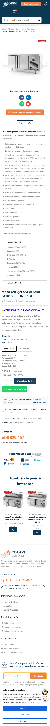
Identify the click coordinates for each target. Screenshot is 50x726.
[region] (25, 706)
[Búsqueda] (39, 20)
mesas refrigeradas (23, 233)
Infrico (10, 342)
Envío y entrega (11, 610)
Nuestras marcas (11, 649)
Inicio (4, 29)
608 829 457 (13, 437)
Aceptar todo (25, 708)
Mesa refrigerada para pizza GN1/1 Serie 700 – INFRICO (37, 519)
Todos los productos (13, 653)
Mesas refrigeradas (27, 29)
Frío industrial (13, 29)
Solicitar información (39, 402)
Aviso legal (9, 623)
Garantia (7, 606)
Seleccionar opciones (13, 529)
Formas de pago (11, 602)
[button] (45, 4)
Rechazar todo (25, 721)
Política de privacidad (13, 631)
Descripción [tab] (25, 123)
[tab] (25, 123)
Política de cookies (12, 627)
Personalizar (25, 715)
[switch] (45, 699)
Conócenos (9, 645)
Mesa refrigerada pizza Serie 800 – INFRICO (13, 518)
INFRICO (41, 131)
